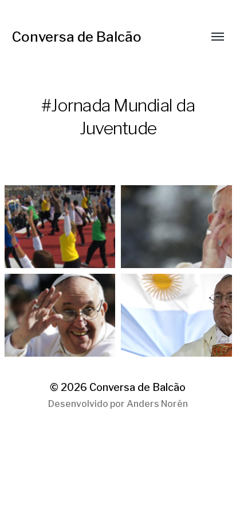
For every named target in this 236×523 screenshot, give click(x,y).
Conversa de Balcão (76, 37)
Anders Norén (157, 403)
